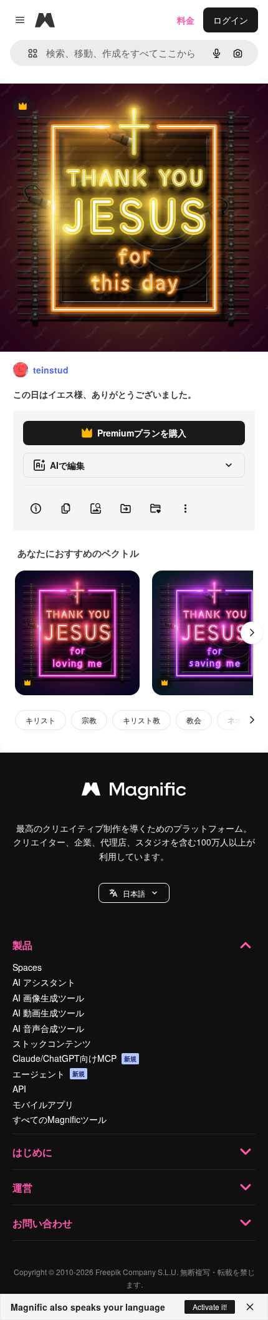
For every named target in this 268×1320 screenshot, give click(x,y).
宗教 (89, 720)
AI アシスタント (43, 982)
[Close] (249, 1306)
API (19, 1088)
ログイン (230, 20)
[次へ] (252, 633)
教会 (193, 720)
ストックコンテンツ (51, 1043)
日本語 (134, 893)
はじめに (32, 1152)
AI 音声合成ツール (48, 1028)
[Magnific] (134, 792)
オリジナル (85, 106)
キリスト (40, 720)
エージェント (48, 1073)
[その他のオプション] (185, 508)
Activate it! (210, 1306)
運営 (22, 1187)
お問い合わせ (42, 1223)
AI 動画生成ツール (48, 1012)
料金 (185, 20)
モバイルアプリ (43, 1104)
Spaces (27, 967)
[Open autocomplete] (28, 53)
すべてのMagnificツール (59, 1119)
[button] (134, 893)
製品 (22, 945)
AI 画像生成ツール (48, 997)
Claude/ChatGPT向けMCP (74, 1058)
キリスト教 (141, 720)
